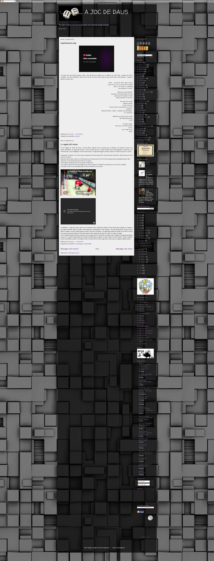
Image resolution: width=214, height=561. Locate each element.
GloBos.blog (142, 407)
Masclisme (142, 114)
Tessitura (141, 446)
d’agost (143, 240)
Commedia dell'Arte (144, 313)
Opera (140, 121)
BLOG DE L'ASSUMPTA (145, 424)
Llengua (141, 110)
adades (141, 62)
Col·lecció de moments (145, 374)
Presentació (142, 135)
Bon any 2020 (142, 467)
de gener (143, 262)
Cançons (77, 136)
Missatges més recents (69, 249)
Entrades (142, 481)
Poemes (141, 130)
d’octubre (143, 235)
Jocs (140, 108)
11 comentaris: (80, 241)
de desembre (144, 230)
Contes (141, 83)
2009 (141, 270)
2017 (140, 223)
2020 (141, 215)
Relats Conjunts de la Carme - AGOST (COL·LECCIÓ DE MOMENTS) (144, 367)
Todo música (142, 300)
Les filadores (149, 189)
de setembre (144, 238)
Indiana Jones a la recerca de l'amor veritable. (145, 433)
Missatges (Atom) (74, 253)
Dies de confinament (145, 92)
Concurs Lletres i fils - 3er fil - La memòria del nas (146, 452)
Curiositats (142, 85)
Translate (150, 57)
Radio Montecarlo (144, 337)
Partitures (141, 316)
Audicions (141, 69)
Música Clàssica (143, 117)
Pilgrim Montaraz (144, 416)
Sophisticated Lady (68, 43)
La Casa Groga (143, 398)
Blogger (127, 547)
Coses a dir (142, 473)
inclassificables (87, 244)
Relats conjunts (143, 397)
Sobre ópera (142, 322)
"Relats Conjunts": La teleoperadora (144, 426)
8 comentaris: (79, 134)
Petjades (141, 128)
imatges (141, 99)
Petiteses (141, 403)
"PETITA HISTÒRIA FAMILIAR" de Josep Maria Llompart (146, 410)
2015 (140, 228)
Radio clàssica (142, 328)
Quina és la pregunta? (149, 171)
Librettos (141, 309)
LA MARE (141, 459)
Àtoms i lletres (143, 431)
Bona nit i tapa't (143, 439)
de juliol (143, 249)
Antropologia (79, 244)
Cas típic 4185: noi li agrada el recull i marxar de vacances (145, 390)
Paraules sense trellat (145, 126)
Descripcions (142, 87)
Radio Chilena (142, 335)
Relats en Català (143, 304)
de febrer (143, 259)
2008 (141, 273)
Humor (141, 96)
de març (143, 257)
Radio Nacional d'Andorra (146, 331)
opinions (141, 124)
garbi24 (141, 471)
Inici (97, 249)
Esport (141, 94)
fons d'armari (142, 458)
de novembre (145, 233)
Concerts (141, 80)
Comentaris (142, 484)
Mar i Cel (141, 450)
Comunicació (142, 78)
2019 (140, 217)
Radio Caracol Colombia (145, 333)
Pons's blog (142, 387)
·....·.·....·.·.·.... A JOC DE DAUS (94, 12)
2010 (140, 268)
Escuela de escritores (145, 306)
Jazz (140, 105)
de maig (143, 251)
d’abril (143, 254)
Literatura (141, 311)
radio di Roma (143, 344)
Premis (141, 133)
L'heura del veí (142, 375)
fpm (111, 547)
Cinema (141, 74)
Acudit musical (148, 163)
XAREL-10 (141, 363)
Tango (140, 318)
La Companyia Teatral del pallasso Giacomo (145, 418)
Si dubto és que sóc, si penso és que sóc (145, 464)
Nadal (140, 119)
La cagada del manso (69, 144)
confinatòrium (143, 445)
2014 (140, 265)
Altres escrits (142, 65)
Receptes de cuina (144, 137)
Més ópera (142, 320)
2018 (140, 220)
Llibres (141, 112)
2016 (140, 225)
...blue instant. (142, 380)
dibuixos (141, 89)
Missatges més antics (124, 249)
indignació (141, 103)
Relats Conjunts (143, 139)
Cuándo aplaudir (143, 302)
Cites (140, 76)
